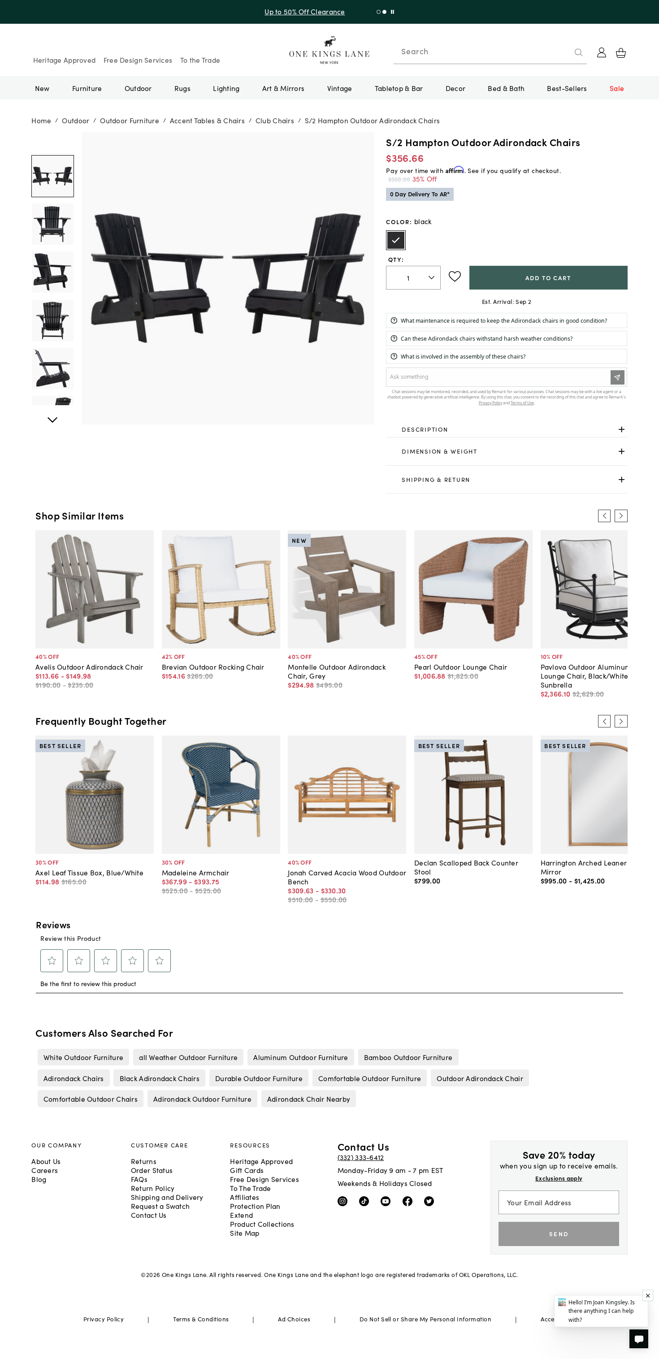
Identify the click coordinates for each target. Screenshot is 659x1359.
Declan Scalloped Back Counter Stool (466, 866)
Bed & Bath (506, 88)
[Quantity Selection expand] (432, 277)
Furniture (87, 88)
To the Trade (200, 59)
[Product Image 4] (52, 368)
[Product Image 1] (52, 224)
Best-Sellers (567, 88)
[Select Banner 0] (379, 12)
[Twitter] (431, 1200)
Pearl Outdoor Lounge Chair (460, 666)
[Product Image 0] (52, 176)
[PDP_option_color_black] (396, 240)
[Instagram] (344, 1200)
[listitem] (83, 1057)
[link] (506, 429)
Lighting (226, 88)
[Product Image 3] (52, 320)
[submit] (579, 52)
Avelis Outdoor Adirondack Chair (89, 666)
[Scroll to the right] (621, 516)
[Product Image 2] (52, 272)
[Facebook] (409, 1200)
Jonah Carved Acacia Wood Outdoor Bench (347, 876)
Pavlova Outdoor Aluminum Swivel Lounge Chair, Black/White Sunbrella (598, 675)
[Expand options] (621, 429)
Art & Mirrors (283, 88)
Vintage (339, 88)
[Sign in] (602, 52)
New (42, 88)
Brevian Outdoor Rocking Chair (213, 666)
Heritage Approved (64, 59)
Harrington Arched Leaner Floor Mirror (593, 866)
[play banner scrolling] (392, 12)
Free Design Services (138, 59)
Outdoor (138, 88)
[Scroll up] (52, 415)
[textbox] (413, 278)
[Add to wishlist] (455, 276)
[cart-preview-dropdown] (621, 53)
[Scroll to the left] (604, 516)
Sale (617, 88)
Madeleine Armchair (196, 872)
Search (414, 51)
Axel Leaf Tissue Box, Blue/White (89, 872)
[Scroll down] (52, 142)
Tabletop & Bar (399, 88)
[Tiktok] (366, 1200)
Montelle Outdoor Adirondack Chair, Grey (336, 671)
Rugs (182, 88)
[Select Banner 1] (384, 12)
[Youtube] (388, 1200)
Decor (455, 88)
